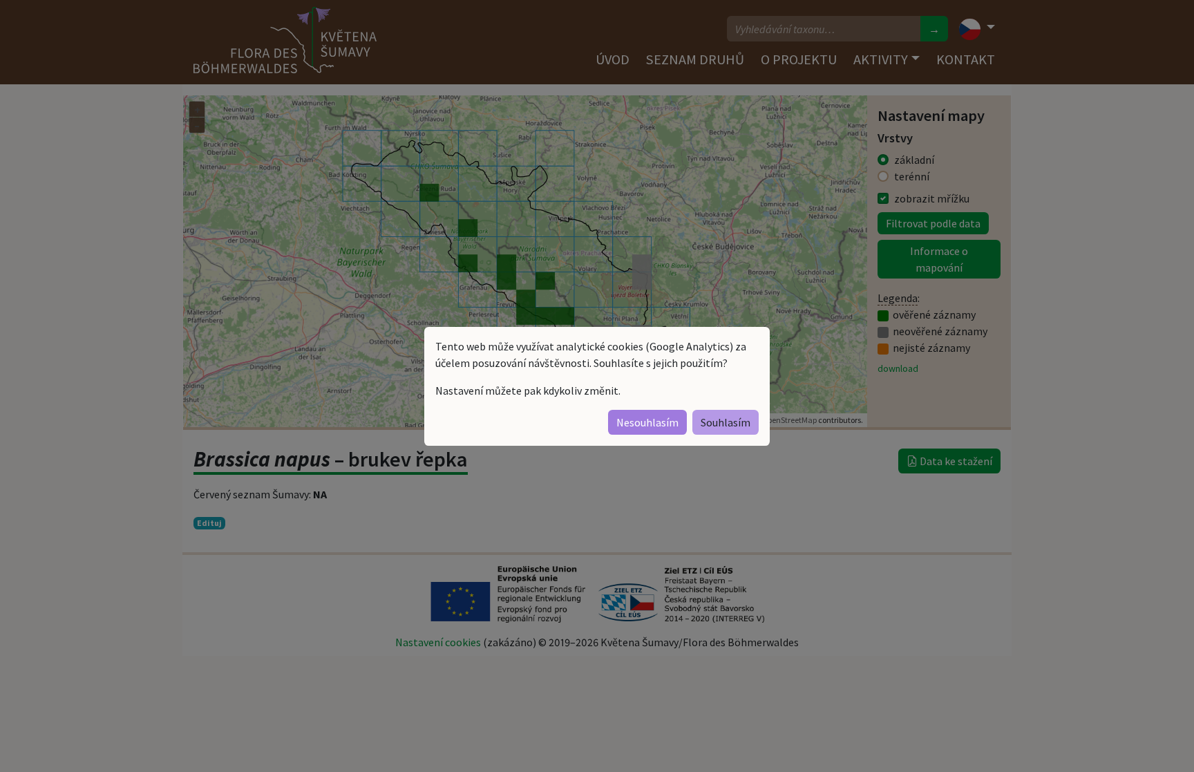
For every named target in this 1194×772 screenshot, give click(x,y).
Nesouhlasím (647, 422)
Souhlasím (725, 422)
